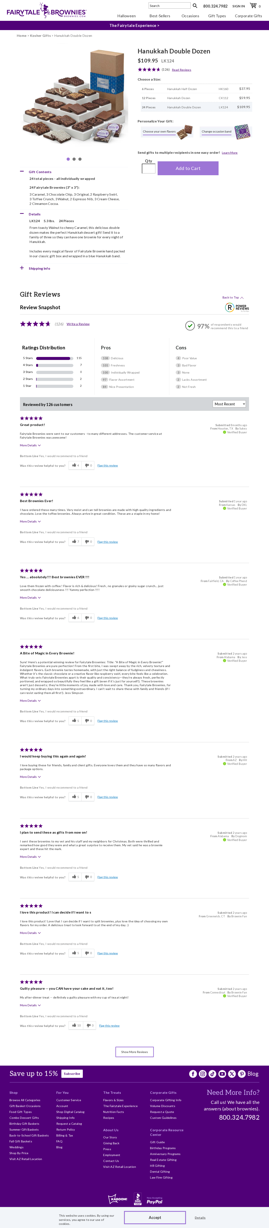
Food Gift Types (20, 1112)
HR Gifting (157, 1165)
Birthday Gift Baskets (24, 1123)
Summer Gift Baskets (24, 1129)
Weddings (16, 1147)
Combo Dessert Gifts (24, 1117)
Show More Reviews (134, 1052)
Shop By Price (19, 1153)
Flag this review (108, 465)
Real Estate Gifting (163, 1160)
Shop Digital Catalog (70, 1112)
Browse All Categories (25, 1100)
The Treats (112, 1092)
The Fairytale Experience (120, 1106)
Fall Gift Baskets (20, 1141)
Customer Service (68, 1100)
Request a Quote (162, 1112)
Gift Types (217, 15)
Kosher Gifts (40, 35)
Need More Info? (233, 1093)
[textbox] (170, 5)
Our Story (110, 1137)
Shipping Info (65, 1117)
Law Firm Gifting (161, 1177)
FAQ (59, 1141)
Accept (155, 1217)
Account (62, 1106)
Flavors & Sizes (113, 1100)
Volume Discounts (162, 1106)
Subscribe (72, 1073)
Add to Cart (188, 168)
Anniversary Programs (165, 1154)
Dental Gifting (160, 1171)
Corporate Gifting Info (165, 1100)
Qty (148, 161)
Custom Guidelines (163, 1117)
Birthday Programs (163, 1148)
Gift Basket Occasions (25, 1106)
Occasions (190, 15)
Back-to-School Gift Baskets (29, 1135)
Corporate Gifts (248, 15)
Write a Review (78, 324)
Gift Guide (157, 1142)
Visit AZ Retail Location (25, 1159)
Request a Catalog (69, 1123)
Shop (13, 1092)
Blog (253, 1073)
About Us (111, 1130)
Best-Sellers (159, 15)
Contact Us (111, 1161)
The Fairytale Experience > (134, 28)
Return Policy (65, 1129)
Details (200, 1217)
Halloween (126, 15)
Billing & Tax (64, 1135)
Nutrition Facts (113, 1112)
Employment (111, 1155)
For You (62, 1092)
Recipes (108, 1117)
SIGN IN (238, 6)
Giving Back (111, 1143)
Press (107, 1149)
